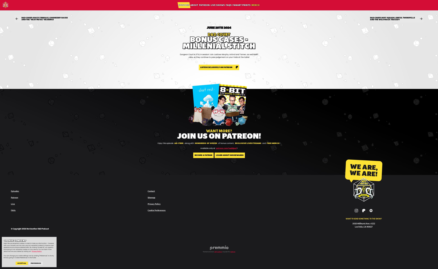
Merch (256, 5)
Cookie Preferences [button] (157, 210)
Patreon (204, 5)
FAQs (229, 5)
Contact (151, 191)
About (194, 5)
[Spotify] (371, 212)
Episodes (184, 5)
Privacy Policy (154, 204)
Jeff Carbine (218, 252)
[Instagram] (356, 212)
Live (13, 204)
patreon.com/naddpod (226, 148)
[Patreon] (363, 212)
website (233, 252)
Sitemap (151, 197)
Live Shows (218, 5)
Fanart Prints (242, 5)
